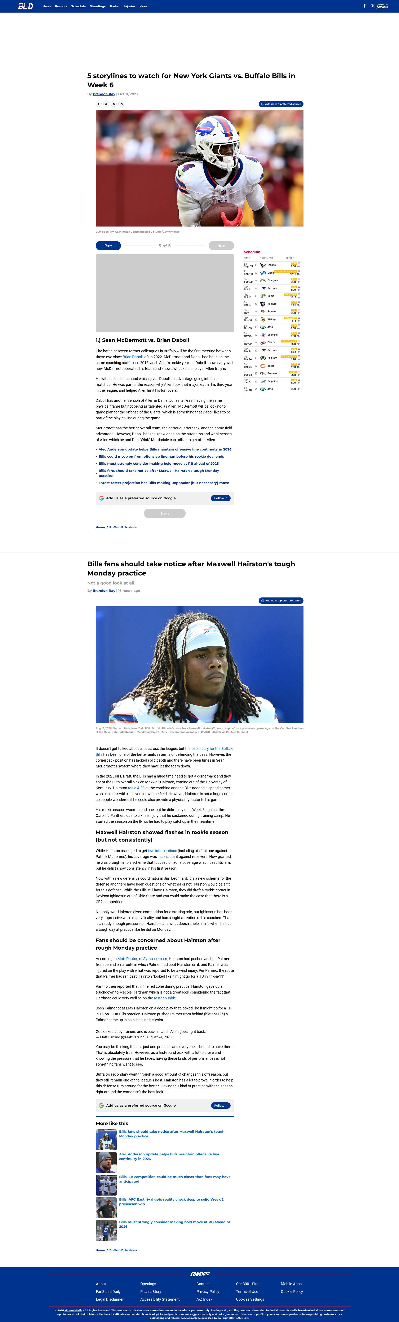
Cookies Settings (250, 1299)
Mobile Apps (291, 1284)
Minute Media (73, 1310)
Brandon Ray (104, 94)
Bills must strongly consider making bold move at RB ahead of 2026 (159, 464)
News (47, 6)
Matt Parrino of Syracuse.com (142, 958)
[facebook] (364, 6)
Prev (108, 245)
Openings (148, 1284)
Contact (203, 1284)
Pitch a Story (150, 1291)
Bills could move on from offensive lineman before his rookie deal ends (161, 456)
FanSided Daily (108, 1291)
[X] (373, 6)
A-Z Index (204, 1299)
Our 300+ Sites (248, 1284)
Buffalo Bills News (123, 527)
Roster (115, 6)
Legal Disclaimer (110, 1299)
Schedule (78, 6)
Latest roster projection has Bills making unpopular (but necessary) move (164, 483)
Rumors (61, 6)
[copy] (121, 104)
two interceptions (162, 850)
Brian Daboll (133, 357)
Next (221, 245)
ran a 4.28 (136, 788)
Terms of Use (247, 1291)
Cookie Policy (292, 1291)
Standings (98, 6)
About (101, 1284)
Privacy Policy (207, 1291)
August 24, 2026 (159, 1037)
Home (100, 527)
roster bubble (165, 998)
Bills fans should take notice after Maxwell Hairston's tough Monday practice (159, 473)
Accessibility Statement (160, 1299)
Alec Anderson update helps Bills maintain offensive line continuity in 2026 (165, 449)
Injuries (129, 6)
